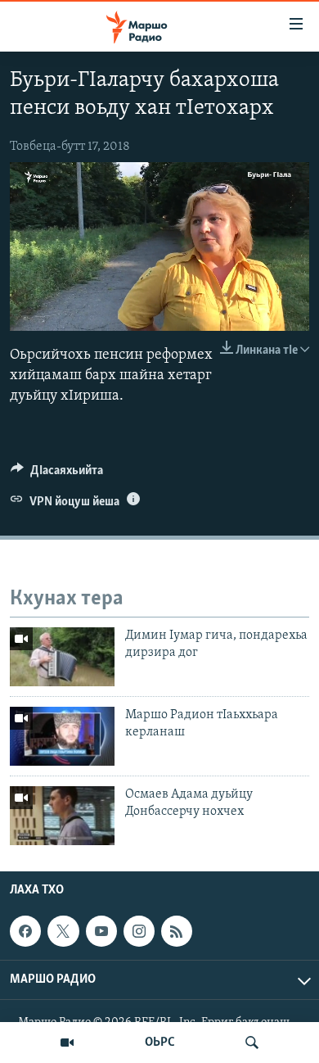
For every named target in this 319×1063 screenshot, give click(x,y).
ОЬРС (160, 1042)
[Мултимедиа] (67, 1042)
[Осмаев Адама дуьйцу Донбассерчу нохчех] (62, 815)
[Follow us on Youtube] (101, 931)
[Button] (57, 474)
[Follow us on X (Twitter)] (63, 931)
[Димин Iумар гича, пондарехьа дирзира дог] (62, 656)
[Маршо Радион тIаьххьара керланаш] (62, 736)
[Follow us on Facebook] (25, 931)
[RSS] (176, 931)
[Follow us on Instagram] (139, 931)
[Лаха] (251, 1042)
